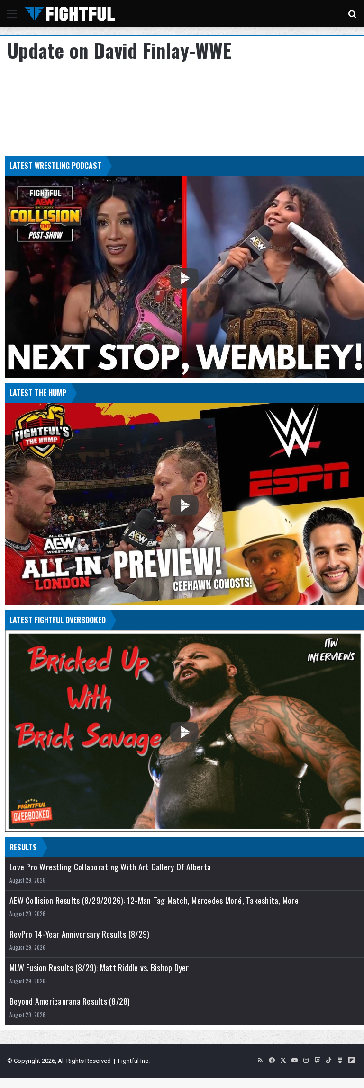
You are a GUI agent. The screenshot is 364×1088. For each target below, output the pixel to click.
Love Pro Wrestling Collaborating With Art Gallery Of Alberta (110, 867)
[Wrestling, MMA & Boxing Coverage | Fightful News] (70, 14)
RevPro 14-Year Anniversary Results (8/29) (79, 934)
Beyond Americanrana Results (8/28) (69, 1001)
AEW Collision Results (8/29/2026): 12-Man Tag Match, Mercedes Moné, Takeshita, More (154, 900)
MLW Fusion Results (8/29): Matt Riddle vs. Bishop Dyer (99, 968)
